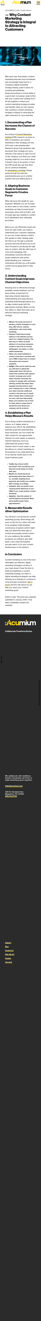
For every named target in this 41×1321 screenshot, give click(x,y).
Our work (8, 962)
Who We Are (9, 954)
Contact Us (9, 950)
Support (8, 943)
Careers (8, 958)
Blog (7, 946)
